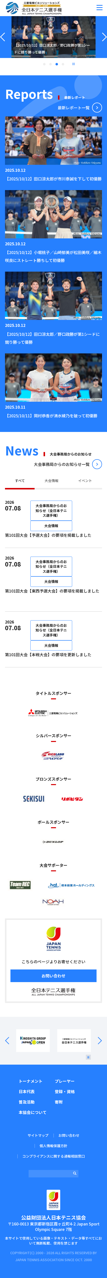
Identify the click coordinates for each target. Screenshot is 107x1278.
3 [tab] (56, 64)
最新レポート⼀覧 (74, 107)
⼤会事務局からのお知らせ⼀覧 (62, 464)
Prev (10, 1041)
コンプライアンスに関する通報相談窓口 (53, 1156)
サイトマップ (38, 1135)
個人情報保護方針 (53, 1145)
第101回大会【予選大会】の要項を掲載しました (48, 535)
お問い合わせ (53, 976)
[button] (99, 7)
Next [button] (104, 43)
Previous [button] (2, 43)
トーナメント (31, 1081)
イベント (85, 480)
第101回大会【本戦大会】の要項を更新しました (48, 654)
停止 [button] (73, 64)
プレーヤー (65, 1081)
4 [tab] (63, 64)
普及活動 (27, 1102)
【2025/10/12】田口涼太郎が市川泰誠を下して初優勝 (53, 179)
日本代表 (27, 1091)
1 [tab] (44, 64)
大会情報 (51, 480)
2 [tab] (50, 64)
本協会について (33, 1112)
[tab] (20, 481)
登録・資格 (65, 1091)
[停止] (88, 1057)
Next (96, 1041)
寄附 (59, 1102)
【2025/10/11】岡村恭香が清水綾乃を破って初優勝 (51, 416)
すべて (20, 480)
